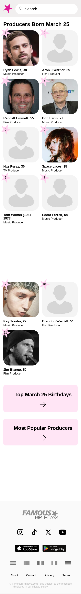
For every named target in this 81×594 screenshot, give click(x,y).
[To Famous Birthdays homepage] (7, 8)
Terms (67, 575)
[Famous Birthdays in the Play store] (54, 548)
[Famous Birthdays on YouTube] (61, 532)
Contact (31, 575)
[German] (68, 563)
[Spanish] (13, 563)
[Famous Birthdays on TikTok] (32, 532)
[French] (40, 563)
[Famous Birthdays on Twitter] (46, 532)
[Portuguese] (27, 563)
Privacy (49, 575)
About (14, 575)
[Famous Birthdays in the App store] (27, 548)
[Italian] (54, 563)
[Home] (40, 515)
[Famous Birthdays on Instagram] (18, 532)
